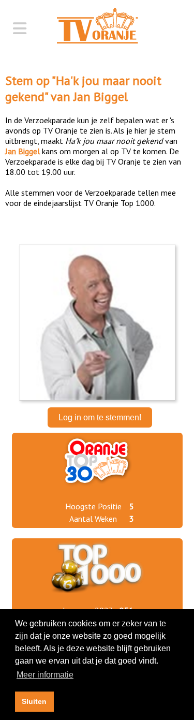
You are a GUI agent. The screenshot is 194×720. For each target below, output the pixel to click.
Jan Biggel (100, 97)
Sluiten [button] (34, 701)
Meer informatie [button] (45, 674)
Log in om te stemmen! (99, 417)
